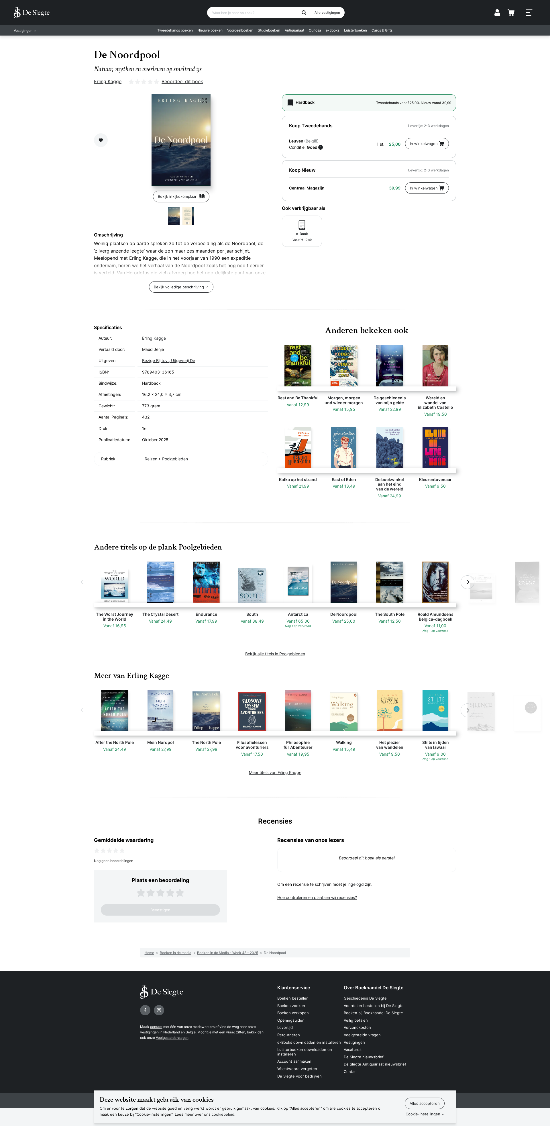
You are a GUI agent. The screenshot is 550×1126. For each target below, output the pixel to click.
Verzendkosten (357, 1027)
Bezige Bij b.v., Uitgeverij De (168, 360)
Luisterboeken (355, 30)
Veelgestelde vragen (172, 1037)
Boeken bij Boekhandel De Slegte (373, 1012)
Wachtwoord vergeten (297, 1068)
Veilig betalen (356, 1020)
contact (156, 1027)
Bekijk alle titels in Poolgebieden (275, 653)
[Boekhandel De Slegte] (32, 12)
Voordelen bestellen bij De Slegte (374, 1005)
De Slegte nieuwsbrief (364, 1057)
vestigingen (149, 1032)
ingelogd (355, 884)
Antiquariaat (294, 30)
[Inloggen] (497, 12)
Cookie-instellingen (423, 1114)
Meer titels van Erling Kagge (275, 772)
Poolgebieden (175, 458)
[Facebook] (145, 1010)
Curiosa (315, 30)
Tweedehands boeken (175, 30)
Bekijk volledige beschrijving (179, 287)
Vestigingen (354, 1042)
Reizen (151, 458)
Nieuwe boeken (210, 30)
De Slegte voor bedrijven (299, 1076)
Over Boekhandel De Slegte (373, 987)
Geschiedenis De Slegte (365, 998)
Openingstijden (291, 1020)
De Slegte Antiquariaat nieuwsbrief (375, 1064)
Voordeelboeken (240, 30)
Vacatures (353, 1049)
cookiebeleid (223, 1114)
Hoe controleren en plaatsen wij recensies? (317, 897)
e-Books (332, 30)
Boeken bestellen (293, 998)
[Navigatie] (529, 13)
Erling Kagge (107, 81)
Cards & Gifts (382, 30)
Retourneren (288, 1035)
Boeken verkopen (293, 1012)
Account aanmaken (294, 1061)
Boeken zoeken (291, 1005)
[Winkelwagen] (511, 12)
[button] (82, 582)
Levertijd (285, 1027)
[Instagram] (159, 1010)
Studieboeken (269, 30)
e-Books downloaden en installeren (309, 1042)
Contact (351, 1071)
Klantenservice (293, 987)
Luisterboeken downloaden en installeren (304, 1051)
